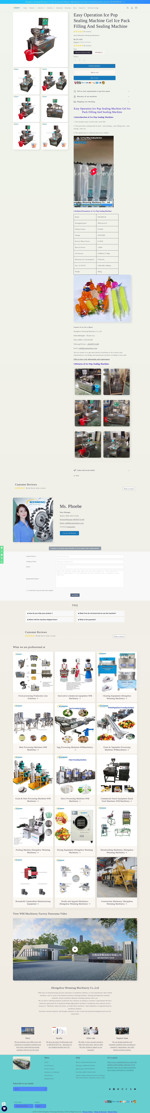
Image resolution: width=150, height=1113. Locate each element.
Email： (28, 566)
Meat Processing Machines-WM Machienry (33, 748)
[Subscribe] (45, 1089)
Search (46, 1062)
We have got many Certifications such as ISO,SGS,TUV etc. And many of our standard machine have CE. (59, 1044)
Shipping (76, 42)
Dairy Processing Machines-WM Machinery (75, 799)
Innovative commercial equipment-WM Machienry (75, 697)
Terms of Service (49, 1069)
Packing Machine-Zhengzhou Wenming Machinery (33, 851)
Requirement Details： (33, 579)
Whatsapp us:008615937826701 (85, 1065)
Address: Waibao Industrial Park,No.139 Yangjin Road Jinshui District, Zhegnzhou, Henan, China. (90, 1076)
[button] (32, 8)
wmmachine (71, 527)
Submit (76, 595)
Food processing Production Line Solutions (33, 697)
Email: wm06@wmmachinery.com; (72, 523)
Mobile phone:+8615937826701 (85, 1069)
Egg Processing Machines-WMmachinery (75, 747)
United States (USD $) (22, 1106)
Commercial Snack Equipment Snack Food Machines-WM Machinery (117, 799)
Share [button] (77, 475)
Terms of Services (100, 1112)
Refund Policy (48, 1075)
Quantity (76, 56)
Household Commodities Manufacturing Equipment (33, 902)
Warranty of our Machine (51, 1072)
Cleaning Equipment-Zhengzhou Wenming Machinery (117, 697)
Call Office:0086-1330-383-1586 (86, 1072)
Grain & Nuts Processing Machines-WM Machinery (33, 799)
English (38, 1106)
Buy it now (94, 78)
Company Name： (31, 561)
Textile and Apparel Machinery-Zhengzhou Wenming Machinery (74, 902)
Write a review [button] (129, 488)
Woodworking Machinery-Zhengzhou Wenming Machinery (117, 851)
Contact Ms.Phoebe (69, 533)
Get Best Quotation (94, 66)
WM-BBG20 (99, 52)
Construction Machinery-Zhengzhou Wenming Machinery (117, 902)
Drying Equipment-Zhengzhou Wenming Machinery (75, 851)
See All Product (49, 1065)
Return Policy (112, 1112)
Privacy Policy (88, 1112)
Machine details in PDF (83, 52)
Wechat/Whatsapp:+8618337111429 (72, 519)
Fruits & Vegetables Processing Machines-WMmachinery (117, 748)
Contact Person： (31, 556)
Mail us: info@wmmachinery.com (86, 1062)
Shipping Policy (49, 1078)
